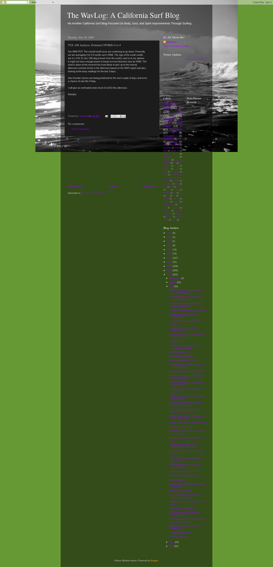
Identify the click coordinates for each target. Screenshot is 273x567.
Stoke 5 (176, 199)
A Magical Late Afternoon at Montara (187, 310)
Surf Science (168, 205)
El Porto (174, 172)
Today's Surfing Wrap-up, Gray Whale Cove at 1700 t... (184, 410)
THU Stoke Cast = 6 (179, 352)
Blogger (154, 560)
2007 (170, 258)
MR (171, 187)
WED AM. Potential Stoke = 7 (183, 360)
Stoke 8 (176, 202)
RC (174, 193)
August (173, 282)
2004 (170, 270)
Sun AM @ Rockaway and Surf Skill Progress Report (186, 377)
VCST (165, 211)
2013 (170, 237)
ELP (165, 172)
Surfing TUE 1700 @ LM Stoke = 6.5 (187, 423)
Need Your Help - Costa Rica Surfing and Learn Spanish (187, 520)
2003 (170, 274)
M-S (165, 187)
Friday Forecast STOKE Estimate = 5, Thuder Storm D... (186, 403)
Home (113, 186)
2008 (170, 253)
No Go (179, 187)
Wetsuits (167, 160)
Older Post (149, 186)
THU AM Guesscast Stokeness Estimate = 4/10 (184, 513)
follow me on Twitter (195, 59)
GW (165, 151)
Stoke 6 (166, 202)
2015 (170, 233)
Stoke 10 (169, 154)
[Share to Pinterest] (124, 116)
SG (174, 196)
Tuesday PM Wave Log (180, 532)
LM (179, 112)
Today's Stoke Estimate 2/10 (183, 471)
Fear (165, 175)
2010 (170, 245)
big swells (174, 145)
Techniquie (176, 129)
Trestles (175, 208)
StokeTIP (168, 139)
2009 (170, 249)
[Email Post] (106, 116)
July (171, 286)
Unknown (172, 42)
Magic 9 (175, 151)
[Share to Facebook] (121, 116)
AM (174, 163)
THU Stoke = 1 (176, 341)
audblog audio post (178, 480)
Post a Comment (80, 129)
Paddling (166, 193)
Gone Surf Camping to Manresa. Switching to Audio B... (185, 496)
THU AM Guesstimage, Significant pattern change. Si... (186, 304)
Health (175, 181)
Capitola (166, 169)
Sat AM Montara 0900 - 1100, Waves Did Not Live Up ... (183, 445)
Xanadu (179, 214)
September (175, 278)
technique (173, 142)
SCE (168, 196)
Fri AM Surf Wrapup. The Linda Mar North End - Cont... (186, 336)
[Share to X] (118, 116)
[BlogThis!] (115, 116)
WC (180, 139)
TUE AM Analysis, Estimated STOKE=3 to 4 (183, 315)
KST (177, 184)
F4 (170, 122)
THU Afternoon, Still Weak (182, 508)
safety (174, 220)
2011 (169, 241)
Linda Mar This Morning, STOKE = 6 (187, 371)
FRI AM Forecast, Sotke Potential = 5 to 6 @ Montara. (186, 291)
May (171, 546)
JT (180, 108)
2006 (170, 262)
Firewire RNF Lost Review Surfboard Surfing (172, 178)
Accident (167, 148)
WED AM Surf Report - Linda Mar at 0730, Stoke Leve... (186, 417)
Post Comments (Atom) (93, 193)
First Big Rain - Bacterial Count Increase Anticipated (184, 346)
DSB (176, 169)
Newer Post (76, 186)
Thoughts (167, 157)
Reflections (168, 136)
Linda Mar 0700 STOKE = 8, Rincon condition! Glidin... (187, 366)
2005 (170, 266)
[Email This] (112, 116)
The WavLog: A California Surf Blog (123, 15)
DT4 (177, 148)
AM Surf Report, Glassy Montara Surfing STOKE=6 (185, 298)
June (172, 542)
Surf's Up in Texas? (178, 427)
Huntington (167, 184)
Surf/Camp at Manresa (180, 490)
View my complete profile (175, 46)
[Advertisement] (112, 160)
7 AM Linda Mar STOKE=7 (182, 356)
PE (164, 145)
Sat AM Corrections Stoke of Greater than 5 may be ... (187, 397)
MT (173, 133)
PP (176, 190)
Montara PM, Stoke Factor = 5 (184, 475)
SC (181, 193)
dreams (169, 217)
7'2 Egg (168, 119)
